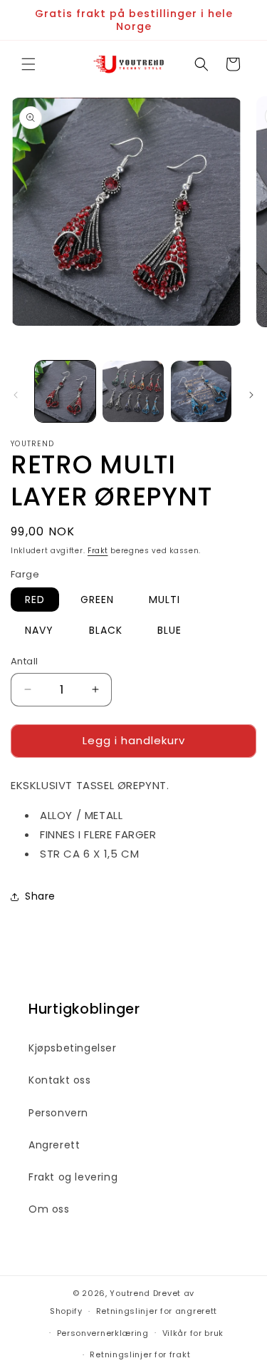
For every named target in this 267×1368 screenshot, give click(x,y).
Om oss (49, 1209)
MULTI (164, 599)
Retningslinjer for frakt (140, 1354)
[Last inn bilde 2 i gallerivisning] (133, 391)
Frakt (98, 550)
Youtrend (130, 1293)
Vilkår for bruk (193, 1333)
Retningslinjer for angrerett (157, 1311)
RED (35, 599)
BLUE (169, 630)
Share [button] (40, 896)
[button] (28, 64)
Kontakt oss (59, 1080)
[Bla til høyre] (251, 395)
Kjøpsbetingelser (72, 1048)
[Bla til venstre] (15, 395)
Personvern (58, 1113)
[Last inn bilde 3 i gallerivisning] (201, 391)
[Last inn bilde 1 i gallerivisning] (65, 391)
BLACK (105, 630)
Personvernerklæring (103, 1333)
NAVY (39, 630)
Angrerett (54, 1145)
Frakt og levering (72, 1177)
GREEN (97, 599)
